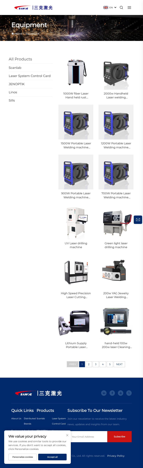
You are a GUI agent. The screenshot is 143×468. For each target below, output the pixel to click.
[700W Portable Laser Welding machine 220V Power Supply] (116, 172)
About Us (16, 418)
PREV (72, 364)
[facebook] (112, 393)
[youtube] (120, 393)
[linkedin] (104, 393)
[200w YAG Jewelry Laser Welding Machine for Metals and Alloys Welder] (116, 272)
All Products (20, 59)
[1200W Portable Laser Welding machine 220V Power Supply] (116, 122)
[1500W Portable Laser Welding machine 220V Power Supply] (75, 122)
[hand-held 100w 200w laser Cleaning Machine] (116, 322)
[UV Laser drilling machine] (75, 222)
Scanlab (41, 418)
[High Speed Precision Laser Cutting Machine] (75, 272)
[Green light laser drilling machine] (116, 222)
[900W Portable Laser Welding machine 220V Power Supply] (75, 172)
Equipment (32, 33)
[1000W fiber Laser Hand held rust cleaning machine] (75, 72)
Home (18, 33)
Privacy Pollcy (116, 455)
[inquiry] (138, 220)
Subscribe (119, 436)
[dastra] (33, 7)
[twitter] (129, 393)
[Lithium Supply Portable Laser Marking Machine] (75, 322)
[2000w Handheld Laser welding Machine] (116, 72)
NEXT (119, 364)
